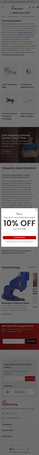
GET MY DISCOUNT (19, 237)
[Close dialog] (36, 210)
